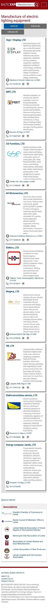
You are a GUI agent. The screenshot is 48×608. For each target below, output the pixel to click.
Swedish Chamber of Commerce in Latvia (27, 513)
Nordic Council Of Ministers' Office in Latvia (28, 521)
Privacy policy (7, 581)
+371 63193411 (14, 284)
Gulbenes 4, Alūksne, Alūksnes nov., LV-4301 (26, 236)
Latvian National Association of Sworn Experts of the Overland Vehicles (29, 529)
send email (23, 84)
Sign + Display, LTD (16, 40)
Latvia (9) (14, 26)
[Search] (36, 4)
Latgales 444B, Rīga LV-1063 (20, 384)
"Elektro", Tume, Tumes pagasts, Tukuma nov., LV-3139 (27, 279)
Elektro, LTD (12, 247)
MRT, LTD (11, 91)
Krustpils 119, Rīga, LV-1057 (20, 483)
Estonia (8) (35, 26)
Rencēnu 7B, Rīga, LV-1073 (19, 132)
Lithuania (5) (13, 32)
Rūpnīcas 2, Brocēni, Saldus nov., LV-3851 (25, 80)
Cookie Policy (7, 579)
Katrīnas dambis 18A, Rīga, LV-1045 (23, 334)
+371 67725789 (14, 486)
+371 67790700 (14, 338)
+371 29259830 (14, 437)
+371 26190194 (14, 84)
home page (28, 84)
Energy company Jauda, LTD (21, 444)
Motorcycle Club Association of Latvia (29, 536)
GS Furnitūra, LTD (15, 143)
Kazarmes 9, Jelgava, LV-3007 (21, 433)
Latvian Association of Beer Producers (29, 549)
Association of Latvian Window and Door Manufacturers (28, 542)
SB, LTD (10, 345)
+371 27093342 (14, 185)
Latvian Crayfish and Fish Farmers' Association (27, 556)
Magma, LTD (12, 291)
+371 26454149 (14, 240)
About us (5, 576)
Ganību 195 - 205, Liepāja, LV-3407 (22, 182)
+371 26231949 (14, 136)
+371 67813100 (14, 388)
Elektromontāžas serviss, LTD (21, 395)
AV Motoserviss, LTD (17, 193)
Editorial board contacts (12, 573)
